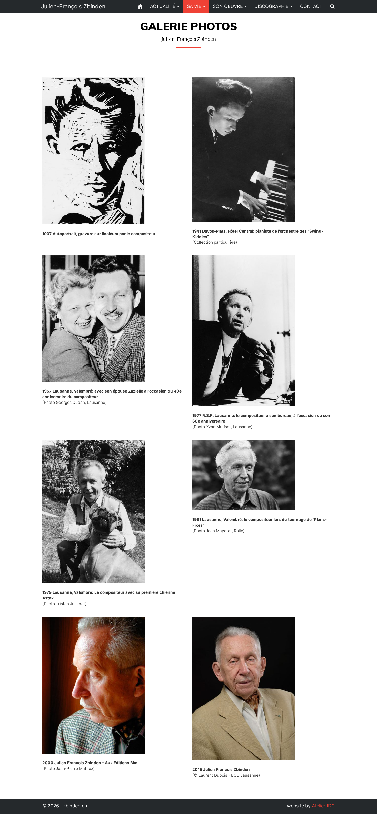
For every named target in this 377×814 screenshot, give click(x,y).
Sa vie (195, 6)
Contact (311, 6)
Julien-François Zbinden (73, 6)
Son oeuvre (228, 6)
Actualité (163, 6)
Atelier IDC (323, 805)
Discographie (272, 6)
